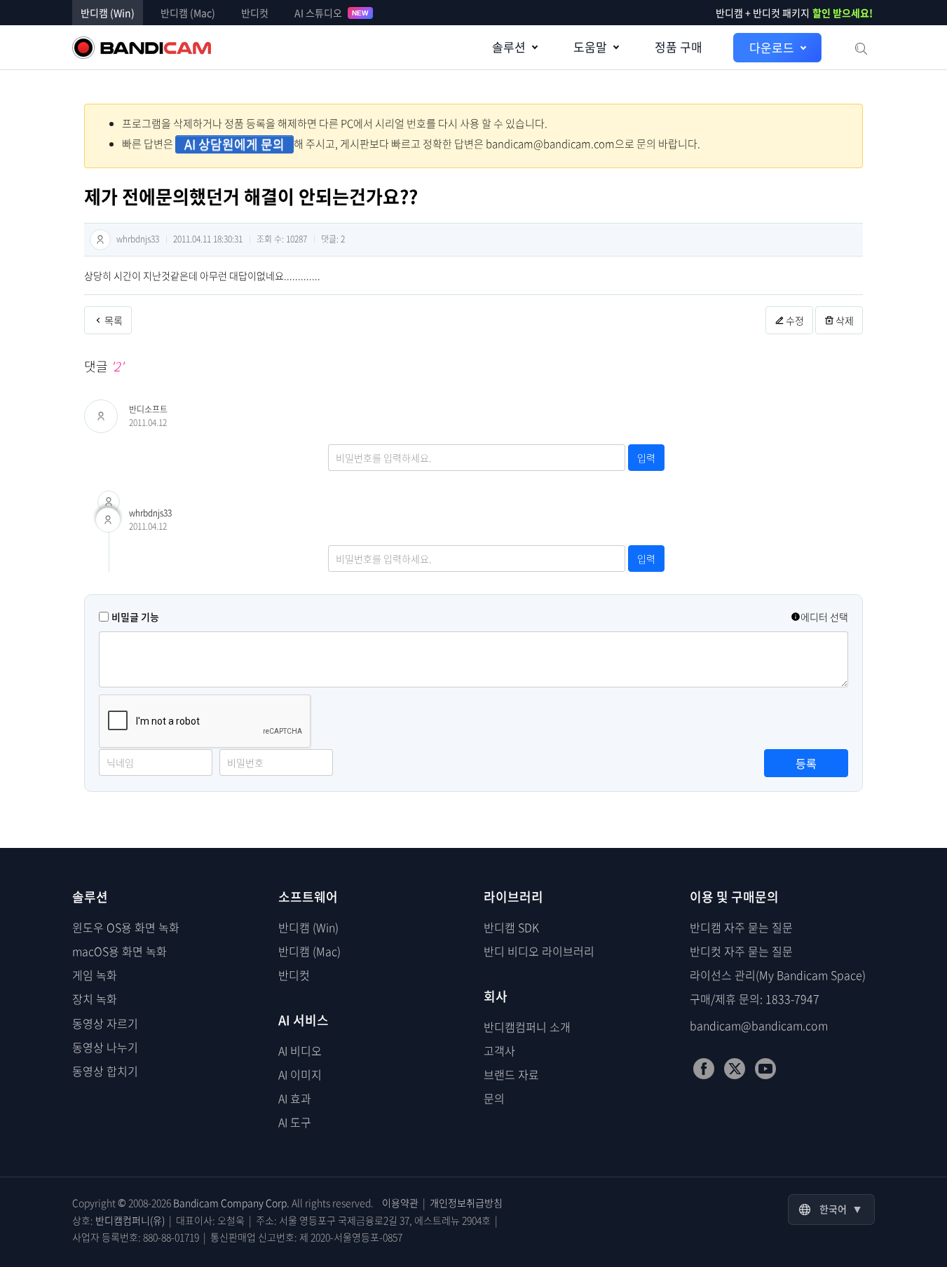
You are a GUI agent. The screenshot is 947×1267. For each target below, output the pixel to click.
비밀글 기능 (135, 617)
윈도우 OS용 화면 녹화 (125, 927)
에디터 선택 (824, 617)
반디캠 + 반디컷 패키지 (794, 13)
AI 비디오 (300, 1050)
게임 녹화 (94, 974)
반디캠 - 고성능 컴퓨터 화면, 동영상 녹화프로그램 (141, 47)
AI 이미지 (300, 1074)
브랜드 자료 (511, 1074)
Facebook (703, 1068)
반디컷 (254, 13)
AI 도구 (294, 1122)
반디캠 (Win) (108, 13)
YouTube (765, 1068)
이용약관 (400, 1203)
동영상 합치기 (105, 1070)
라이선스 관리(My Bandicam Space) (778, 974)
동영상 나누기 (105, 1047)
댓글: (333, 239)
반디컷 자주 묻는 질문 (741, 951)
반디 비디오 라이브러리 (539, 951)
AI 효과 (294, 1098)
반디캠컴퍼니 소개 (527, 1026)
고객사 (499, 1050)
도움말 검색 (860, 47)
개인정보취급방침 (466, 1203)
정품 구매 (678, 46)
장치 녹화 (94, 998)
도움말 (590, 46)
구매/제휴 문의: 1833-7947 (754, 998)
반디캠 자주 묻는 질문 (741, 927)
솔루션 (509, 46)
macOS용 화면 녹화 (119, 951)
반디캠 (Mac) (188, 13)
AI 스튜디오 (331, 13)
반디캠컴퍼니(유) (130, 1220)
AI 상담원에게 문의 (234, 144)
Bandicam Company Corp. (231, 1203)
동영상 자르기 (105, 1023)
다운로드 (771, 47)
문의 (494, 1098)
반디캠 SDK (511, 927)
